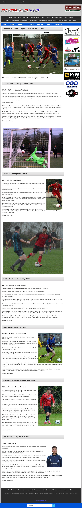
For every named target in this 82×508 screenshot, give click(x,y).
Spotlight (33, 17)
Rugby (14, 17)
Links (40, 2)
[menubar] (22, 2)
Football (10, 17)
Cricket (19, 17)
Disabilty (48, 17)
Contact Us (21, 2)
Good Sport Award (62, 20)
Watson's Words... (52, 20)
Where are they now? (34, 493)
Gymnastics (7, 20)
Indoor (60, 17)
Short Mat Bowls (43, 20)
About (12, 2)
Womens (38, 17)
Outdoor (65, 17)
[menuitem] (5, 2)
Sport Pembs (55, 17)
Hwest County (26, 17)
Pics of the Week (72, 20)
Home (4, 2)
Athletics (71, 17)
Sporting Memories (33, 20)
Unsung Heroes (23, 20)
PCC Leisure (54, 490)
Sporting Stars (15, 20)
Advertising (31, 2)
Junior (43, 17)
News (4, 24)
